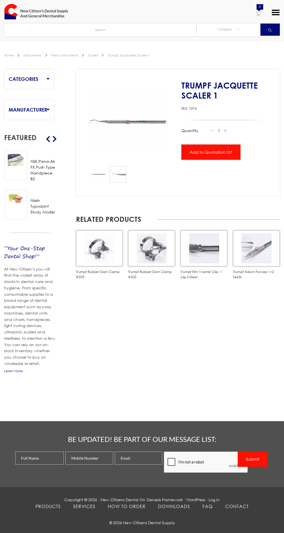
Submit (252, 459)
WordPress (195, 499)
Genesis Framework (164, 499)
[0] (259, 13)
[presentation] (206, 462)
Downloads (174, 506)
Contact (237, 506)
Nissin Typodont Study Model (43, 206)
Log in (214, 499)
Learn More (13, 371)
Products (48, 506)
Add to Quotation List (211, 152)
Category (225, 29)
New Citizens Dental (119, 499)
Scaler (93, 55)
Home (9, 55)
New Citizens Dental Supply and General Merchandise (38, 11)
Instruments (33, 55)
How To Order (127, 506)
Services (84, 506)
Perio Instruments (64, 55)
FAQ (207, 506)
